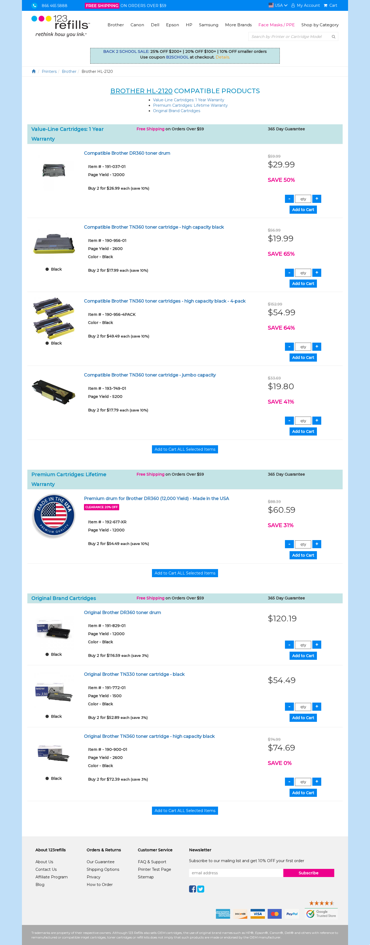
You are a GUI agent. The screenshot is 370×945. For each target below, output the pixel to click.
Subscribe (309, 873)
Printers (49, 71)
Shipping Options (103, 869)
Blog (39, 884)
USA (279, 5)
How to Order (100, 884)
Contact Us (46, 869)
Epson (172, 24)
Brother (116, 24)
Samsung (208, 24)
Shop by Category (320, 24)
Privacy (93, 877)
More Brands (238, 24)
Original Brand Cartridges (176, 110)
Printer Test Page (154, 869)
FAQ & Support (152, 861)
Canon (137, 24)
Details (222, 57)
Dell (155, 24)
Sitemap (146, 877)
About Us (44, 861)
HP (189, 24)
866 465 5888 (54, 5)
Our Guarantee (101, 861)
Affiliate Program (51, 877)
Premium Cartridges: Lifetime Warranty (190, 105)
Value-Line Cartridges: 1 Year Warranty (188, 100)
